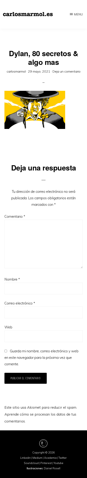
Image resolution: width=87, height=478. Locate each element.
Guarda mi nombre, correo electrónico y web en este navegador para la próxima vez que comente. (41, 357)
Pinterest (46, 463)
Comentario (14, 216)
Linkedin (25, 457)
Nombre (12, 279)
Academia (50, 457)
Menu (78, 14)
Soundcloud (31, 463)
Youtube (58, 463)
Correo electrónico (19, 303)
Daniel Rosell (52, 468)
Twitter (62, 457)
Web (8, 327)
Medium (37, 457)
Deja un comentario (66, 71)
